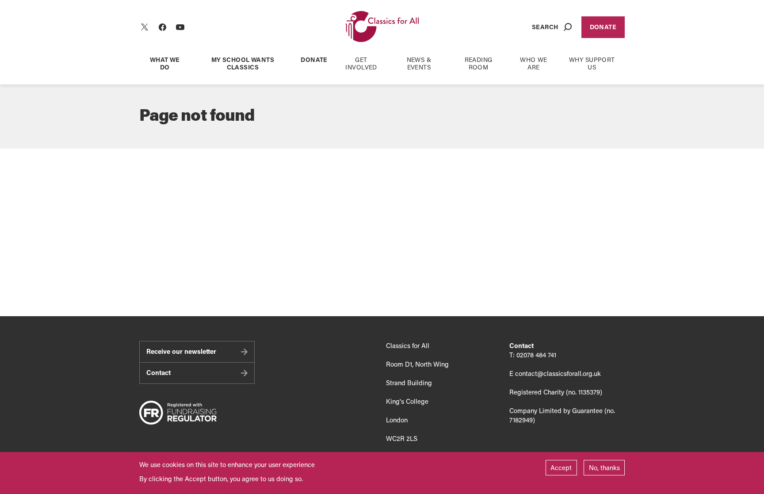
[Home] (382, 27)
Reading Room (479, 63)
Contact (158, 372)
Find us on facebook (162, 27)
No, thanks (604, 467)
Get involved (361, 63)
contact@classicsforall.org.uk (558, 373)
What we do (165, 63)
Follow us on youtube (180, 27)
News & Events (419, 63)
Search (545, 27)
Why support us (592, 63)
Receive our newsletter (181, 351)
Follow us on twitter (144, 27)
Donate (603, 27)
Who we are (533, 63)
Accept (561, 467)
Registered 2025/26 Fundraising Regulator (178, 413)
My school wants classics (242, 63)
